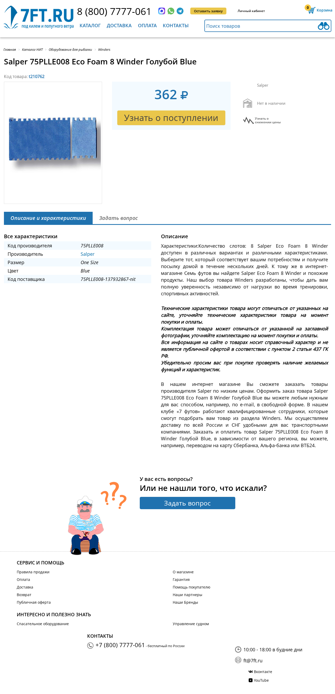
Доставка (119, 25)
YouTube (261, 680)
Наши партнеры (187, 594)
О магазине (183, 571)
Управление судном (191, 623)
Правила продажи (33, 571)
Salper (87, 254)
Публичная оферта (34, 602)
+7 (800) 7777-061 (120, 645)
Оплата (147, 25)
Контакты (176, 25)
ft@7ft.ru (253, 660)
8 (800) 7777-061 (114, 11)
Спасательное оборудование (43, 623)
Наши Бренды (185, 602)
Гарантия (181, 579)
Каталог (90, 25)
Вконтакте (263, 672)
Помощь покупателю (191, 587)
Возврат (24, 594)
